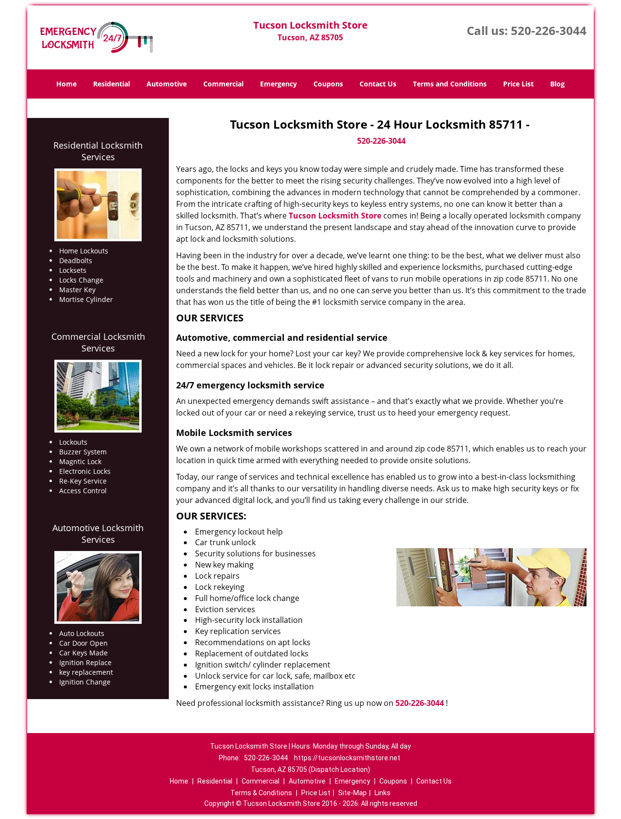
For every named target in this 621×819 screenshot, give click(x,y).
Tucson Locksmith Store (335, 215)
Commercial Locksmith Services (98, 342)
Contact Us (378, 83)
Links (383, 793)
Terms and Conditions (450, 83)
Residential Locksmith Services (98, 151)
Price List (518, 83)
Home (66, 83)
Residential (111, 83)
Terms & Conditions (261, 793)
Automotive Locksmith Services (98, 533)
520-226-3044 (549, 30)
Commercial (223, 83)
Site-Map (352, 793)
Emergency (278, 83)
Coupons (328, 83)
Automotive (167, 83)
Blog (557, 83)
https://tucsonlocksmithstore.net (347, 758)
